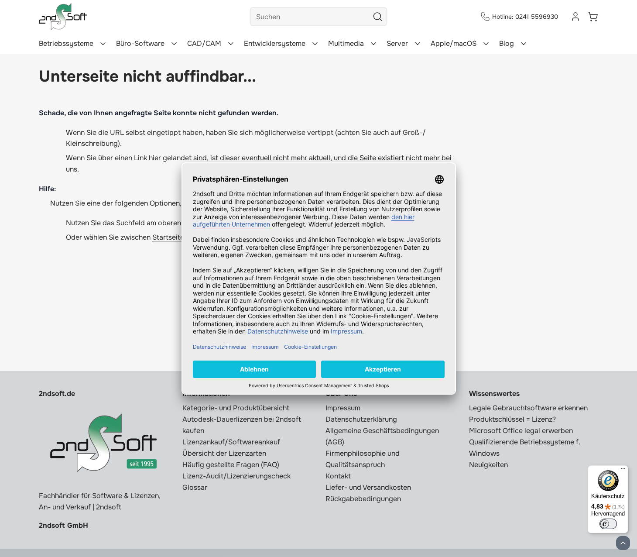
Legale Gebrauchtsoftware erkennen (528, 408)
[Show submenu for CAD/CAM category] (230, 43)
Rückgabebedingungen (363, 498)
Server (397, 43)
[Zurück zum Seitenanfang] (623, 543)
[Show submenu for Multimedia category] (373, 43)
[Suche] (378, 16)
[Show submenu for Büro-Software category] (174, 43)
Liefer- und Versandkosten (368, 487)
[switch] (608, 524)
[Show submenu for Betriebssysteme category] (103, 43)
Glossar (194, 487)
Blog (506, 43)
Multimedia (346, 43)
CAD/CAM (204, 43)
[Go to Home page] (63, 16)
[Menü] (623, 470)
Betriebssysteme (66, 43)
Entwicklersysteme (274, 43)
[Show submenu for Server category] (417, 43)
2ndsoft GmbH (63, 525)
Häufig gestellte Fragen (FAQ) (230, 464)
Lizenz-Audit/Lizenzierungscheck (236, 476)
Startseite (168, 237)
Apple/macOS (453, 43)
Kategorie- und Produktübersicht (235, 408)
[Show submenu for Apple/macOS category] (486, 43)
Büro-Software (140, 43)
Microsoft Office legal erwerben (521, 430)
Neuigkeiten (488, 464)
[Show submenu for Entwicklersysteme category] (315, 43)
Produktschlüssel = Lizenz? (512, 419)
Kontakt (338, 476)
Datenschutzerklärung (361, 419)
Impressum (342, 408)
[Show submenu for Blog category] (523, 43)
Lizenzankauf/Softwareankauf (231, 442)
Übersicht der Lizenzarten (224, 453)
